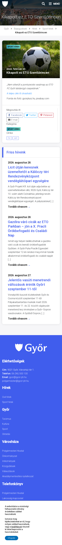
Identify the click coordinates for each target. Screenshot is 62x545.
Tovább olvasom (19, 206)
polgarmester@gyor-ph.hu (15, 381)
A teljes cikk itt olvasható (19, 93)
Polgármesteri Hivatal (13, 450)
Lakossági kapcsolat (12, 498)
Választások (8, 471)
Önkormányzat (9, 456)
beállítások (16, 527)
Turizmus (6, 418)
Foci (9, 138)
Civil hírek (6, 397)
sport (15, 138)
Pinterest (47, 115)
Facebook (16, 115)
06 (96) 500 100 (20, 373)
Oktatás (6, 434)
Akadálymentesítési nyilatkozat (17, 476)
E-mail (14, 119)
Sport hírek (47, 28)
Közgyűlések (8, 466)
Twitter (32, 115)
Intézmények (8, 461)
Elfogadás (11, 538)
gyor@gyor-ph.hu (18, 377)
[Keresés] (43, 4)
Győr (6, 28)
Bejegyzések (20, 28)
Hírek (34, 28)
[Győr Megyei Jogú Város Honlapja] (5, 4)
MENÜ (56, 3)
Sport (5, 429)
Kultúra (5, 424)
